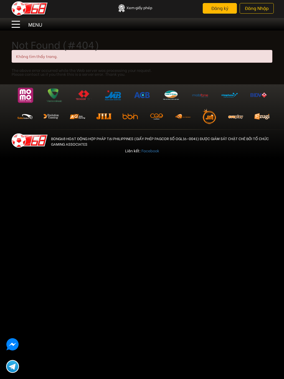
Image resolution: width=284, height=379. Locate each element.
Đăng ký (220, 8)
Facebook (150, 150)
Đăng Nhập (257, 8)
